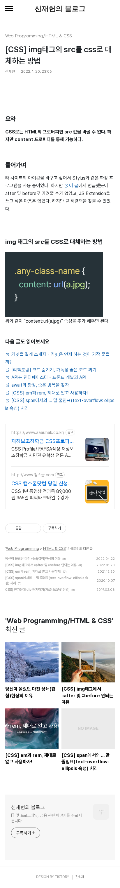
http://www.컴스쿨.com (32, 474)
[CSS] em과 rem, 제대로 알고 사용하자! (49, 393)
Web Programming (22, 549)
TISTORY (62, 877)
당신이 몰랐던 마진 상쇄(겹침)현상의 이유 (33, 559)
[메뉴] (9, 9)
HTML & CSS (54, 549)
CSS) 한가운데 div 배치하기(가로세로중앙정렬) (37, 590)
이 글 (73, 185)
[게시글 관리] (34, 528)
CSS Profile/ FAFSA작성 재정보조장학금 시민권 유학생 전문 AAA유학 (42, 452)
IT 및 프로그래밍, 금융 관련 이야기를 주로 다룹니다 (46, 818)
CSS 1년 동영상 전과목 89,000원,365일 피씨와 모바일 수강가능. (41, 495)
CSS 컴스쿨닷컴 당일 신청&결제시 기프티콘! (41, 483)
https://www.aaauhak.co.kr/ (37, 432)
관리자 (79, 877)
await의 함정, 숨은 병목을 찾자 (39, 385)
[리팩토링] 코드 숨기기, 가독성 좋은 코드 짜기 (53, 370)
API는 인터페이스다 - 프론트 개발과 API (48, 377)
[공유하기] (27, 528)
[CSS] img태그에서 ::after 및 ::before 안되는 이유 (41, 565)
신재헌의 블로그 (60, 9)
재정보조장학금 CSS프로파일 (40, 441)
